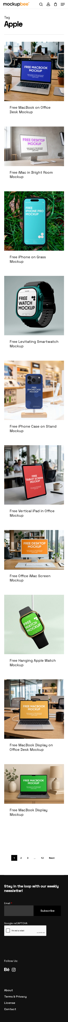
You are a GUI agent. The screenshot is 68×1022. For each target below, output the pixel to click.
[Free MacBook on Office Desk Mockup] (34, 82)
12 (42, 857)
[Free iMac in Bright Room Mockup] (34, 157)
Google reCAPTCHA (15, 923)
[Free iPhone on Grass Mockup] (34, 231)
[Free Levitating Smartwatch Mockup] (34, 316)
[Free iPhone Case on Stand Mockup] (34, 401)
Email (8, 903)
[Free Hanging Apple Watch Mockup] (34, 635)
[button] (63, 4)
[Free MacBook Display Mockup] (34, 794)
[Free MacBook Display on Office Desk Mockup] (34, 719)
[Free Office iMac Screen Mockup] (34, 560)
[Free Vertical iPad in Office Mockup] (34, 485)
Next (52, 857)
